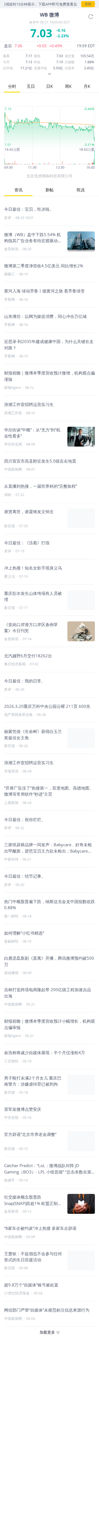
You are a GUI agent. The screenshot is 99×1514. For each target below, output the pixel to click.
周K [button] (68, 86)
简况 (80, 189)
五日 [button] (31, 86)
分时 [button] (12, 86)
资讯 (18, 189)
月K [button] (87, 86)
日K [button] (49, 86)
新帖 (49, 189)
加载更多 (47, 1332)
